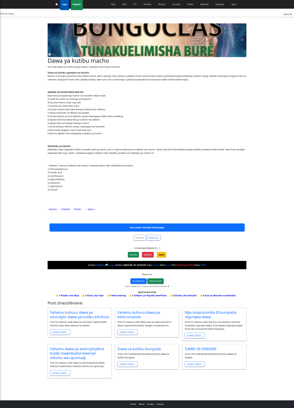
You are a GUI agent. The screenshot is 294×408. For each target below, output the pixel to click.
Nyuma (139, 237)
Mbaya (148, 254)
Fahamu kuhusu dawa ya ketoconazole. (138, 314)
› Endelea (65, 209)
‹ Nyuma (52, 209)
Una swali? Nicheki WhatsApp (147, 227)
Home (133, 404)
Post (168, 264)
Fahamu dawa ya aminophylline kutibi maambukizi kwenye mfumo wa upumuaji (77, 353)
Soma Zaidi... (60, 332)
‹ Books (77, 209)
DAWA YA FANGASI (200, 348)
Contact (160, 404)
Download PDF (185, 264)
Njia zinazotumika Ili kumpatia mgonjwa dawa (210, 314)
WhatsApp (155, 281)
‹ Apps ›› (91, 209)
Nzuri (133, 254)
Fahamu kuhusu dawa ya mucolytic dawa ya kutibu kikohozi (79, 314)
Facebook (138, 281)
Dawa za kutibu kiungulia (139, 348)
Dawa (156, 264)
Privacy (150, 404)
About (141, 404)
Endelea (153, 237)
